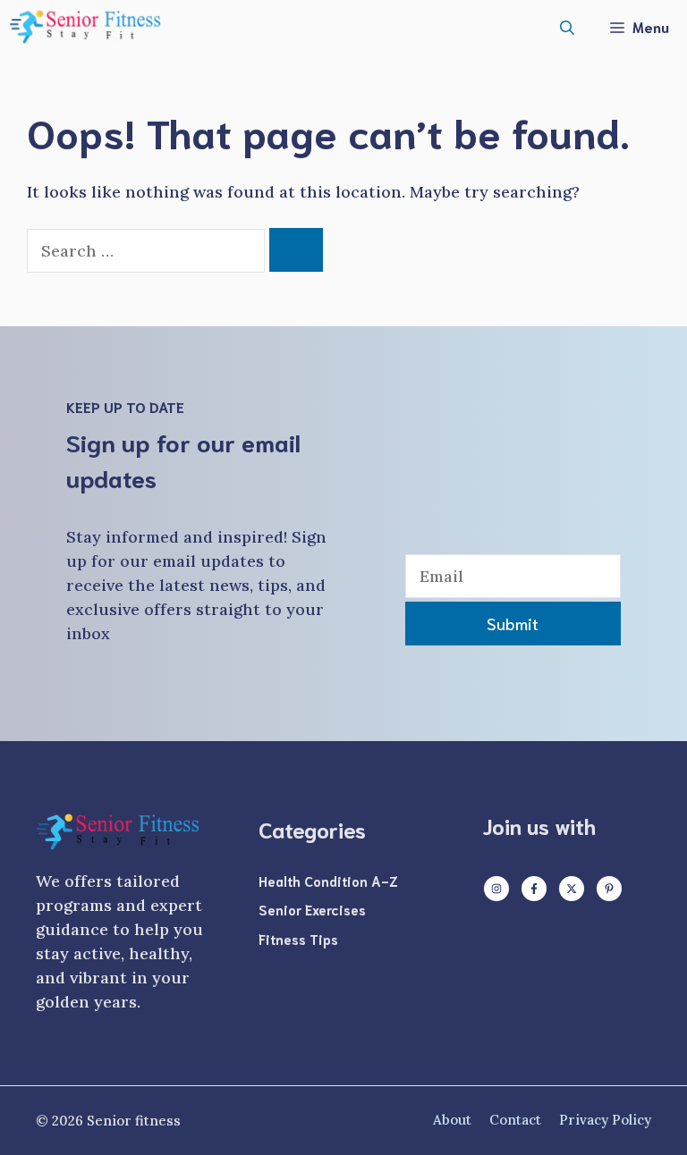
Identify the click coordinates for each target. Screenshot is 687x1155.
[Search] (296, 250)
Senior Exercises (312, 909)
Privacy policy (605, 1119)
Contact (515, 1119)
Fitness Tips (298, 939)
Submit (513, 623)
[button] (567, 27)
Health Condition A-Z (328, 880)
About (452, 1119)
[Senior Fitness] (85, 27)
